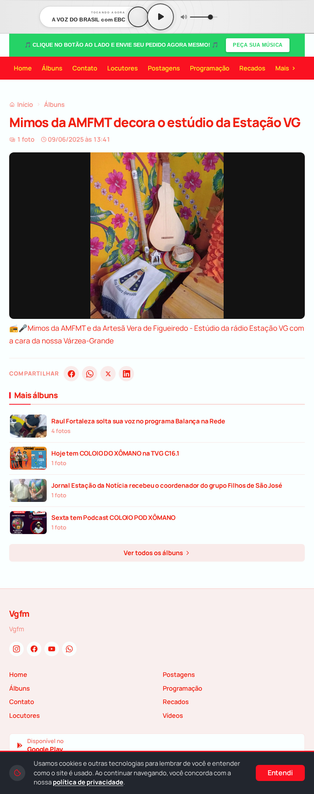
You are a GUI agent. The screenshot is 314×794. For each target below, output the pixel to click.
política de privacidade (88, 782)
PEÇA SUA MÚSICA (258, 45)
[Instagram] (16, 649)
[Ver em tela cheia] (291, 165)
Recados (252, 68)
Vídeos (173, 715)
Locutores (122, 68)
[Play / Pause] (160, 16)
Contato (84, 68)
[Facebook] (71, 373)
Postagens (164, 68)
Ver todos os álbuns (154, 552)
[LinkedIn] (126, 373)
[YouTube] (51, 649)
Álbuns (52, 68)
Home (23, 68)
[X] (108, 373)
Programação (209, 68)
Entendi (280, 772)
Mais (285, 67)
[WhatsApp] (89, 373)
